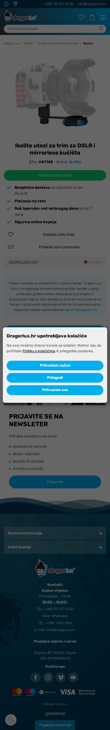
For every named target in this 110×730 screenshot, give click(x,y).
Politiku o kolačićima (39, 351)
